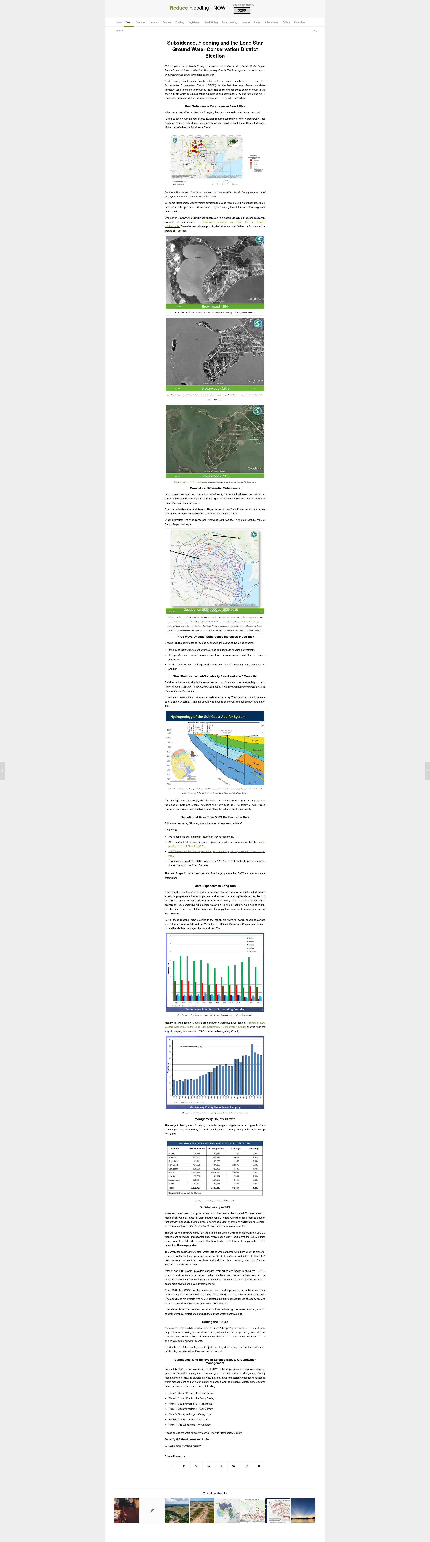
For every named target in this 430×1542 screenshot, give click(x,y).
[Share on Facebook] (171, 1466)
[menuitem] (118, 22)
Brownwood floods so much (190, 482)
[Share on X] (184, 1466)
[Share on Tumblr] (221, 1466)
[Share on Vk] (234, 1466)
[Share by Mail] (259, 1466)
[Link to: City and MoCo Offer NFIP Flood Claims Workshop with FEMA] (126, 1510)
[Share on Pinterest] (196, 1466)
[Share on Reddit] (246, 1466)
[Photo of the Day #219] (2, 771)
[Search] (314, 30)
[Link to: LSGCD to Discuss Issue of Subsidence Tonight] (252, 1510)
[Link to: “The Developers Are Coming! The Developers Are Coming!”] (202, 1510)
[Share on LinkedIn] (209, 1466)
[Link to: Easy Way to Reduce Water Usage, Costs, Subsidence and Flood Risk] (227, 1510)
